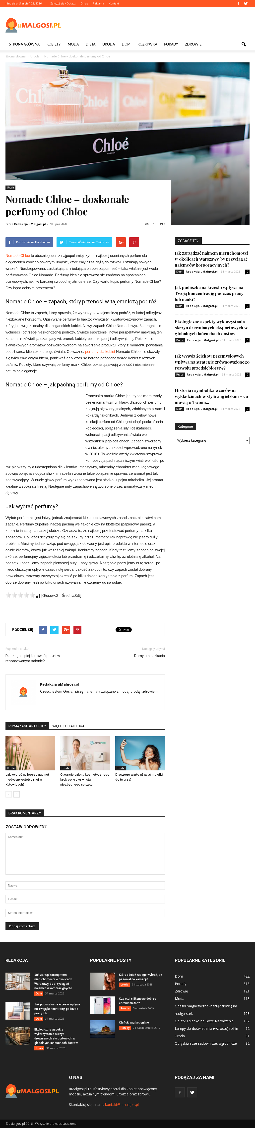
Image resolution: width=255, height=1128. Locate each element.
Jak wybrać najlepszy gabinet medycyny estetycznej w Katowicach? (27, 779)
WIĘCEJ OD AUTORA (68, 726)
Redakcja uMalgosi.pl (30, 224)
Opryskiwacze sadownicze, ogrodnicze (206, 1043)
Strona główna (24, 44)
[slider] (20, 595)
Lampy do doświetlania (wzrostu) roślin (206, 1028)
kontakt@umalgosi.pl (122, 1104)
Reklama (98, 3)
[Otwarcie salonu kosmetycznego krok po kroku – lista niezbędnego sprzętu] (85, 753)
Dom (126, 44)
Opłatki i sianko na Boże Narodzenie (204, 1021)
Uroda (108, 44)
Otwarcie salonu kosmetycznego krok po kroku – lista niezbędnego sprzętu (84, 779)
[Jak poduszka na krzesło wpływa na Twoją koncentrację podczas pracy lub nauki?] (17, 1011)
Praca (179, 340)
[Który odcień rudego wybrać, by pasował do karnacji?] (102, 981)
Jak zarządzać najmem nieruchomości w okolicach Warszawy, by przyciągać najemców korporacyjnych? (211, 259)
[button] (244, 44)
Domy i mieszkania (149, 656)
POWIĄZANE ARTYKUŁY (27, 726)
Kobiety (54, 44)
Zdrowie (193, 44)
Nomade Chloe (17, 255)
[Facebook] (238, 3)
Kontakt (114, 3)
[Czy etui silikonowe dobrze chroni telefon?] (102, 1005)
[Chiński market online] (102, 1029)
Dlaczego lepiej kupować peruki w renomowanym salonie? (32, 658)
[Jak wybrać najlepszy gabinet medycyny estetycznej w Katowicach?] (30, 753)
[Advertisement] (159, 25)
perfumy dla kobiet (100, 351)
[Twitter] (246, 3)
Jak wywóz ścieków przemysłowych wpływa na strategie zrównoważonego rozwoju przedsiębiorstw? (212, 362)
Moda (73, 44)
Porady (171, 44)
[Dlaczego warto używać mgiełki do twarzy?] (140, 753)
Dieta (90, 44)
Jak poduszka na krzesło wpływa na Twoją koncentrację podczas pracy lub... (57, 1009)
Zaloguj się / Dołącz (63, 3)
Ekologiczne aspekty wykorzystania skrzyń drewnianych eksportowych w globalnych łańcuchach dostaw (211, 327)
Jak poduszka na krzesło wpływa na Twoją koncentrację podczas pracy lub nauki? (209, 293)
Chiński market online (134, 1022)
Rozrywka (147, 44)
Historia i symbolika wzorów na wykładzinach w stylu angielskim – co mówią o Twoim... (211, 396)
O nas (84, 3)
